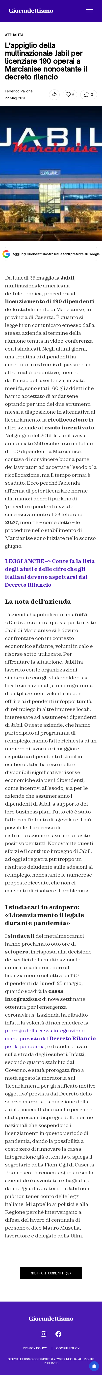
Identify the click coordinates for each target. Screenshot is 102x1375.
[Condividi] (54, 94)
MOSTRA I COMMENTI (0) (51, 1273)
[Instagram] (44, 1334)
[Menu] (89, 11)
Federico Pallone (19, 91)
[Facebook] (58, 1334)
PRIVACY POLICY (35, 1348)
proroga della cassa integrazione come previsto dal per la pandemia (50, 1038)
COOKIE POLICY (67, 1348)
